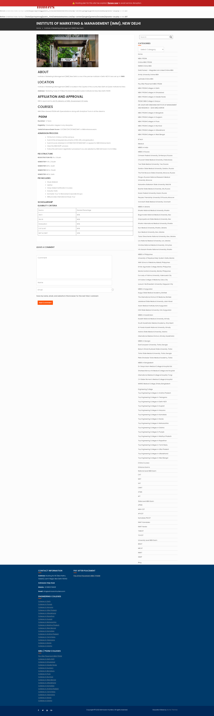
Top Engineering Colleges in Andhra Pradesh (154, 393)
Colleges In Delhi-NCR (46, 659)
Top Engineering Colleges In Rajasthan (152, 441)
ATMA (140, 492)
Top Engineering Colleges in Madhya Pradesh (155, 436)
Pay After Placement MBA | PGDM (150, 84)
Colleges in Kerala (44, 643)
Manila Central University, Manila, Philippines (154, 271)
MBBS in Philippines (145, 254)
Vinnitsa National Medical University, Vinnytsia (155, 245)
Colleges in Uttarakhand (47, 613)
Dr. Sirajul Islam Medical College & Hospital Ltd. (155, 366)
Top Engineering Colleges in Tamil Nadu (153, 445)
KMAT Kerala (142, 527)
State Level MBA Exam (146, 501)
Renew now (113, 3)
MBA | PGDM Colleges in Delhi (148, 88)
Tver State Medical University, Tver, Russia (153, 164)
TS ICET (140, 535)
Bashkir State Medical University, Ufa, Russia (154, 189)
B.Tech (140, 139)
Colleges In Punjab (45, 604)
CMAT (140, 488)
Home (140, 54)
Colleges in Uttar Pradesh (47, 610)
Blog (139, 562)
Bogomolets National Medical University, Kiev (154, 215)
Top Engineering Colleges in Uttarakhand (153, 454)
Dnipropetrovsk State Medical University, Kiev (154, 219)
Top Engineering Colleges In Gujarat (151, 406)
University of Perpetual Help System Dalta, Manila (156, 258)
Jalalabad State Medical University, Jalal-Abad (155, 301)
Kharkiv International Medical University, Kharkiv (155, 223)
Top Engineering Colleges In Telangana (152, 397)
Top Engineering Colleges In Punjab (151, 432)
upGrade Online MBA (145, 79)
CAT (139, 475)
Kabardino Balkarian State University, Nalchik (154, 184)
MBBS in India (143, 147)
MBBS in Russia (143, 152)
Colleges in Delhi (44, 601)
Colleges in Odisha (45, 646)
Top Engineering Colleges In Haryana (151, 410)
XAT (139, 483)
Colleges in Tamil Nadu (46, 637)
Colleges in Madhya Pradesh (48, 625)
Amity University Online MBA (148, 75)
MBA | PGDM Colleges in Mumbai (150, 126)
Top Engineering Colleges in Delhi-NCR (152, 402)
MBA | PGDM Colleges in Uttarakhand (151, 130)
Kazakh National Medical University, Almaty (154, 319)
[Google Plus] (51, 710)
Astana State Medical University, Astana (152, 332)
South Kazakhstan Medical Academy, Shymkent (155, 323)
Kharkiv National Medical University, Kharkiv (154, 210)
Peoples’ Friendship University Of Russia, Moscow (156, 197)
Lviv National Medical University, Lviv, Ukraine (154, 241)
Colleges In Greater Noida (47, 665)
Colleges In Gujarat (45, 619)
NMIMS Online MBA (145, 66)
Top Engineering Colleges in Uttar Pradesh (153, 449)
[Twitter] (43, 710)
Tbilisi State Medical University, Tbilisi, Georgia (155, 353)
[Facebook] (38, 710)
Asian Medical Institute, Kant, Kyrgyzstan (152, 306)
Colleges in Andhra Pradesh (48, 634)
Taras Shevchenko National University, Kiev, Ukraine (157, 236)
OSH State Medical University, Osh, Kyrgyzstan (154, 310)
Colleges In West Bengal (47, 628)
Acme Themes (172, 710)
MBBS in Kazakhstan (145, 315)
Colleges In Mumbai (45, 677)
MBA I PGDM (142, 58)
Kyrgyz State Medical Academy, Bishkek (152, 293)
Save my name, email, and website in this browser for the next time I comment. (67, 296)
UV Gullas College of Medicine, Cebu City (153, 280)
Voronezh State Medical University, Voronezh (154, 202)
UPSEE (140, 505)
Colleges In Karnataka (46, 631)
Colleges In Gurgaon (45, 668)
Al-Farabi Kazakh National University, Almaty (154, 327)
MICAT (140, 548)
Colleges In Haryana (45, 607)
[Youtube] (47, 710)
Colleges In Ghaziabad (46, 662)
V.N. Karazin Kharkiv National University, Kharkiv (155, 249)
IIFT (139, 496)
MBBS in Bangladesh (145, 363)
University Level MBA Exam (147, 540)
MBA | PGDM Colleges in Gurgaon (150, 117)
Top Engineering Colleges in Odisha (151, 428)
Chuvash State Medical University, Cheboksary (155, 160)
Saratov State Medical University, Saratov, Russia (156, 168)
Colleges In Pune (44, 674)
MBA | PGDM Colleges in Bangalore (150, 113)
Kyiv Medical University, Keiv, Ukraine (151, 232)
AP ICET (140, 514)
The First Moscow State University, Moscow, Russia (156, 173)
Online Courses (143, 463)
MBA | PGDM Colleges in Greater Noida (152, 97)
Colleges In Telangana (46, 640)
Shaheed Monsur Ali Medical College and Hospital (156, 371)
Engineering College (145, 389)
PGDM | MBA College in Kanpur (149, 101)
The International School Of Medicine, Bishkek (154, 297)
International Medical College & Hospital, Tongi (155, 375)
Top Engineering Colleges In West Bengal (153, 458)
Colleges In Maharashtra (47, 622)
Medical (141, 144)
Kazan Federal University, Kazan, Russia (152, 193)
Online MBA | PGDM (145, 62)
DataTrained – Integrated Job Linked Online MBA (155, 70)
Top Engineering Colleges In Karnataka (152, 415)
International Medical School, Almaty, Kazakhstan (156, 336)
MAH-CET (141, 509)
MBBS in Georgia (144, 341)
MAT (139, 479)
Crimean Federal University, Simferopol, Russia (155, 155)
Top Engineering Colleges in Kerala (151, 419)
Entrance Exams (144, 467)
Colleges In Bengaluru (46, 671)
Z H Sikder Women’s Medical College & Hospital (155, 379)
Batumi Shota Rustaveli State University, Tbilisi (155, 349)
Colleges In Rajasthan (46, 616)
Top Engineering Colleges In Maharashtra (153, 423)
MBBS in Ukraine (144, 207)
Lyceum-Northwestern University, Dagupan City (155, 284)
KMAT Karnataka (144, 522)
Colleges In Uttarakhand (47, 683)
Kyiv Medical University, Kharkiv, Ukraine (152, 228)
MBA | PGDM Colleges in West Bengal (151, 134)
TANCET (141, 531)
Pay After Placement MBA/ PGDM (50, 656)
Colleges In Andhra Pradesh (48, 689)
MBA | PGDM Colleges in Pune (148, 121)
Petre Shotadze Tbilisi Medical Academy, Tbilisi (155, 358)
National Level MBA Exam (147, 471)
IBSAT (140, 544)
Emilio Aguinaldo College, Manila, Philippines (154, 267)
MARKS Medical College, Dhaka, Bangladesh (154, 384)
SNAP (140, 557)
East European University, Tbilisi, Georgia (153, 345)
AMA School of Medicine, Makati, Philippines (154, 262)
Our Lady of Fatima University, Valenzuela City (155, 275)
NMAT (140, 553)
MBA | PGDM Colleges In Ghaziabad (151, 92)
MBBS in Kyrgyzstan (145, 289)
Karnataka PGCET (144, 518)
